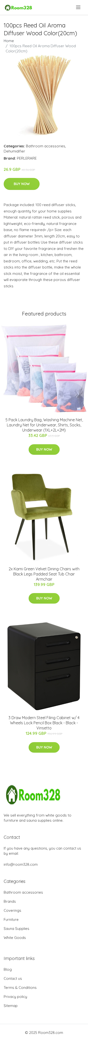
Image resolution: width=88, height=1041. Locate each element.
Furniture (11, 919)
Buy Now (22, 184)
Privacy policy (15, 996)
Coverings (12, 910)
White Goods (15, 937)
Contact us (13, 978)
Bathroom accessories (45, 146)
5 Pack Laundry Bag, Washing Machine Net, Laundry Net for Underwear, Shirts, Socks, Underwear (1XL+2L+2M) (44, 425)
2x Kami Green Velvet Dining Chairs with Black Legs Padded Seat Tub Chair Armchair (44, 574)
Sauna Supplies (16, 928)
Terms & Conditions (20, 987)
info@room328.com (21, 864)
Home (9, 40)
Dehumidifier (14, 151)
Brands (10, 901)
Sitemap (11, 1005)
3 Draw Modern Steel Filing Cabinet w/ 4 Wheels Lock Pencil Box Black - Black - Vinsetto (44, 722)
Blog (8, 969)
